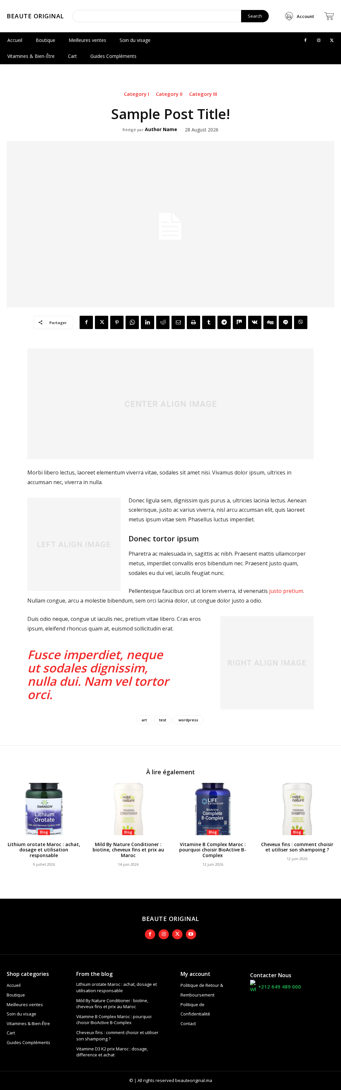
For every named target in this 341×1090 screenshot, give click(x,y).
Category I (136, 94)
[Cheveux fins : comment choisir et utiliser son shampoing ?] (297, 809)
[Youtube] (191, 934)
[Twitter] (332, 41)
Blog (44, 832)
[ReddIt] (163, 322)
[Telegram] (224, 322)
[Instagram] (319, 41)
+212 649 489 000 (279, 986)
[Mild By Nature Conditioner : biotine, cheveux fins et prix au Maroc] (128, 809)
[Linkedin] (147, 322)
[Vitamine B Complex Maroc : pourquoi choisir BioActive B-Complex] (212, 809)
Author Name (161, 129)
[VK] (254, 322)
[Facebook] (305, 41)
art (144, 719)
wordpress (188, 719)
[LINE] (285, 322)
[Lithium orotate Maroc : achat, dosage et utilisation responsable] (44, 809)
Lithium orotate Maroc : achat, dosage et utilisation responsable (44, 850)
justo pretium (286, 591)
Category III (203, 94)
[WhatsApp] (132, 322)
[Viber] (300, 322)
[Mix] (239, 322)
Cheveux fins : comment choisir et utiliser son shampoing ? (297, 847)
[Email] (178, 322)
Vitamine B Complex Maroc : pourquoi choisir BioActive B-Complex (212, 850)
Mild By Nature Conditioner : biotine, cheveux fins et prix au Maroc (128, 850)
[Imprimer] (193, 322)
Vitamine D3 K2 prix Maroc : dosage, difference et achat (112, 1052)
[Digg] (270, 322)
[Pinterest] (117, 322)
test (162, 719)
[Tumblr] (208, 322)
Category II (169, 94)
